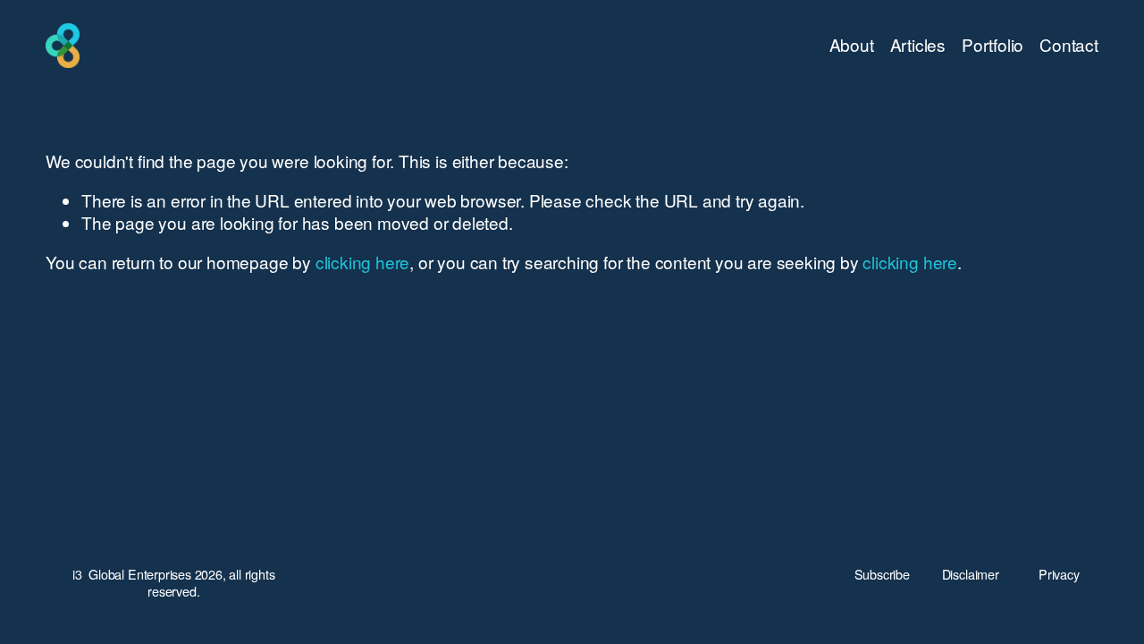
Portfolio (992, 44)
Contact (1068, 44)
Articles (918, 44)
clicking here (362, 262)
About (851, 44)
